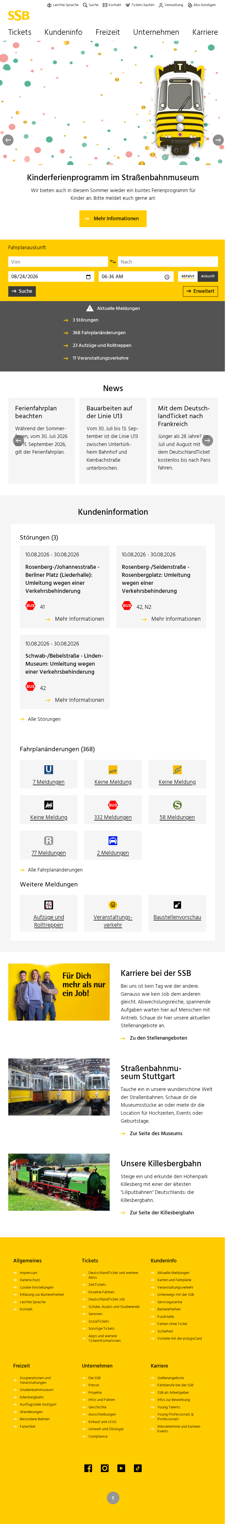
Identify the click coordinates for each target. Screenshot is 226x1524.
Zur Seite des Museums (156, 1134)
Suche (25, 291)
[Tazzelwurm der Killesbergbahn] (59, 1182)
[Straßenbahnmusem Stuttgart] (59, 1087)
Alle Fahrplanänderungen (55, 870)
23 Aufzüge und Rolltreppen (102, 346)
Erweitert (203, 291)
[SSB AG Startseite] (20, 15)
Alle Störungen (44, 720)
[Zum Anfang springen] (113, 1498)
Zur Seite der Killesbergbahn (162, 1213)
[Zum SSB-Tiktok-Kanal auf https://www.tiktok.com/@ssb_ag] (138, 1468)
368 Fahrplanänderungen (99, 333)
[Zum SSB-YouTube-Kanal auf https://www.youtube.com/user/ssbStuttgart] (121, 1468)
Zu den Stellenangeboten (158, 1038)
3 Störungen (85, 320)
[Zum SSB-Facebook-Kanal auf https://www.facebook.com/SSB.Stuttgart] (88, 1468)
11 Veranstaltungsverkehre (100, 358)
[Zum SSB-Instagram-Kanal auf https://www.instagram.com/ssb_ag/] (105, 1468)
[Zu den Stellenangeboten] (59, 992)
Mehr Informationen (116, 219)
